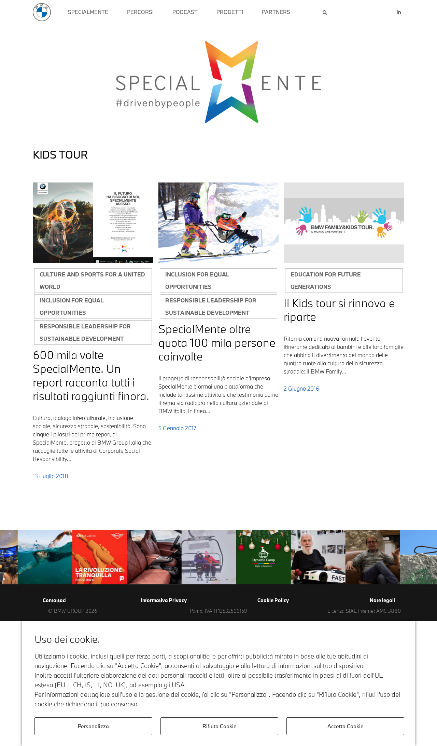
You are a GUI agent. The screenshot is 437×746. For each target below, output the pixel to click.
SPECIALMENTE (88, 12)
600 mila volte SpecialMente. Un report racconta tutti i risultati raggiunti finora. (91, 375)
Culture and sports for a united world (92, 280)
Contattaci (55, 600)
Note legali (382, 600)
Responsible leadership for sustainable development (85, 332)
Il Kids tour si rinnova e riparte (339, 310)
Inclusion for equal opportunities (72, 306)
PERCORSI (140, 12)
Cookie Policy (273, 600)
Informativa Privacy (164, 600)
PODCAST (185, 12)
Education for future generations (326, 280)
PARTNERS (276, 12)
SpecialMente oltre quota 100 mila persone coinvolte (217, 343)
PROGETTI (229, 12)
